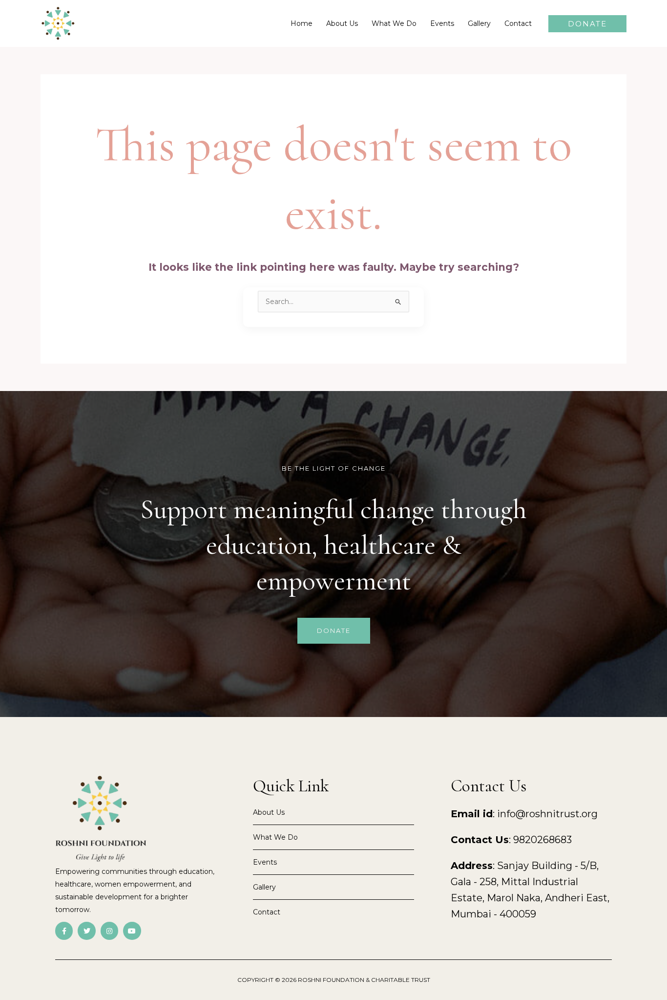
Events (442, 23)
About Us (342, 23)
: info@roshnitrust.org (524, 814)
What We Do (394, 23)
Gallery (479, 23)
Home (302, 23)
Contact (518, 23)
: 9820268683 (511, 840)
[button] (587, 23)
